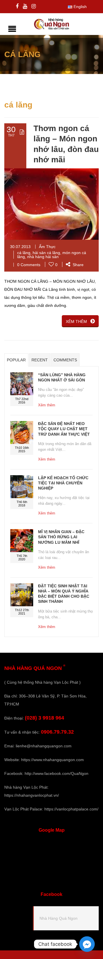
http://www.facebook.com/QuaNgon (56, 773)
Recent (39, 360)
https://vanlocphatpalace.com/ (71, 809)
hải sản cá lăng (46, 252)
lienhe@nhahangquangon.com (44, 746)
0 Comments (28, 264)
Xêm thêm (46, 405)
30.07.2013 (20, 246)
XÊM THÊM (76, 321)
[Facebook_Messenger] (87, 944)
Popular (16, 360)
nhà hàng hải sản (43, 256)
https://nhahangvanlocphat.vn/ (31, 795)
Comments (65, 360)
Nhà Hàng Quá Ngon (58, 918)
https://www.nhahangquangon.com (52, 759)
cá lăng (23, 252)
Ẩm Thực (47, 246)
